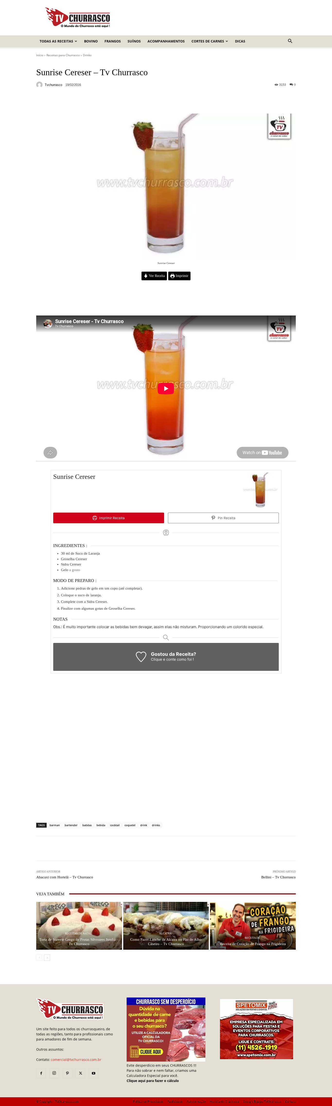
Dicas (240, 41)
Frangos (113, 41)
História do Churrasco (224, 1101)
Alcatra (165, 933)
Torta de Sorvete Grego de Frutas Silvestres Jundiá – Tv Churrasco (79, 942)
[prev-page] (39, 958)
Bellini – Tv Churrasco (278, 877)
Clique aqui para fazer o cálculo (153, 1080)
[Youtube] (93, 1073)
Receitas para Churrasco (63, 55)
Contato (290, 1101)
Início (39, 55)
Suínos (134, 41)
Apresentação (196, 1101)
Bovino (91, 41)
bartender (71, 825)
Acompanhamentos (166, 41)
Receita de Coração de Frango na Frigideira (253, 944)
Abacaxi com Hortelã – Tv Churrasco (64, 877)
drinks (156, 825)
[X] (80, 1073)
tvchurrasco (53, 84)
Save (96, 102)
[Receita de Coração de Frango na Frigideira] (253, 926)
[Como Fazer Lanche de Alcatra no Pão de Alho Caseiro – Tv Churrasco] (166, 926)
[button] (290, 41)
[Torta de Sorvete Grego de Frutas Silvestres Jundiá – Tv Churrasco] (79, 926)
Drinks (87, 55)
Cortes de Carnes (208, 41)
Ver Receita (156, 276)
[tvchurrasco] (40, 85)
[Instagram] (54, 1073)
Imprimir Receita (111, 518)
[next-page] (47, 958)
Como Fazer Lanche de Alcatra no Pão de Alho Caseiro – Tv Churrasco (165, 942)
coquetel (129, 825)
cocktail (115, 825)
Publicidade (175, 1101)
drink (143, 825)
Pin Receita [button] (226, 518)
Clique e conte (164, 659)
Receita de (252, 938)
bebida (100, 825)
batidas (87, 825)
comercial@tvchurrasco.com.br (76, 1059)
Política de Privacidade (148, 1101)
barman (55, 825)
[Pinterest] (67, 1073)
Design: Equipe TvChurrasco (262, 1101)
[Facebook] (41, 1073)
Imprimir (181, 276)
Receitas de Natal (78, 933)
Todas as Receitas (56, 41)
